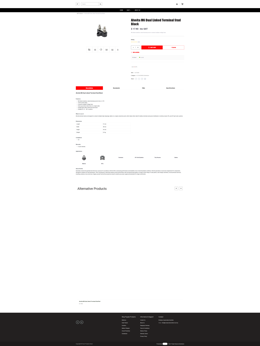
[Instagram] (81, 322)
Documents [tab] (116, 88)
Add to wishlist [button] (136, 52)
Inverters (124, 325)
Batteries (124, 320)
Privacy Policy (143, 336)
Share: (132, 78)
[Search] (100, 4)
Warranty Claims (144, 333)
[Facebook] (136, 79)
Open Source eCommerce (178, 344)
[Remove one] (133, 47)
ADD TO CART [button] (153, 47)
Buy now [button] (174, 47)
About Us (142, 322)
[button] (180, 196)
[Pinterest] (142, 79)
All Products (80, 13)
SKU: (132, 72)
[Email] (145, 79)
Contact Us (142, 320)
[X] (139, 79)
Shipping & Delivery (145, 325)
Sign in (177, 4)
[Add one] (138, 47)
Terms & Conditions (145, 328)
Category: (133, 75)
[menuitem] (121, 10)
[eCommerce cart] (182, 4)
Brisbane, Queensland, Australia (166, 320)
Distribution (124, 333)
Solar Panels (125, 322)
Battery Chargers (126, 328)
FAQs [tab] (143, 88)
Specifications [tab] (170, 88)
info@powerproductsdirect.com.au (170, 322)
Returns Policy (143, 331)
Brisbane (134, 57)
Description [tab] (89, 88)
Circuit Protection (126, 331)
